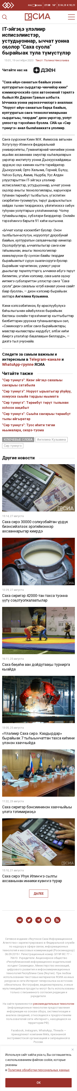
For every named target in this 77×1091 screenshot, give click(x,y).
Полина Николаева (56, 60)
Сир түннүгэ (13, 446)
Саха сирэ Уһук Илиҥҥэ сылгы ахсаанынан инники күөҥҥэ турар (32, 878)
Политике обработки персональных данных (39, 1070)
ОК (39, 1082)
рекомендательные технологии (53, 1003)
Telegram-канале (45, 359)
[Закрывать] (72, 1049)
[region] (38, 1068)
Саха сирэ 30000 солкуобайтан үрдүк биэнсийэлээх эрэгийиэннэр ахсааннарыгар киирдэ (35, 526)
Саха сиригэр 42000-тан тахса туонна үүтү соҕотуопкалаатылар (35, 597)
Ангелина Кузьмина (51, 439)
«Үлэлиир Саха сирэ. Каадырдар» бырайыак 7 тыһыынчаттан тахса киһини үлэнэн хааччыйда (38, 738)
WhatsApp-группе (18, 364)
